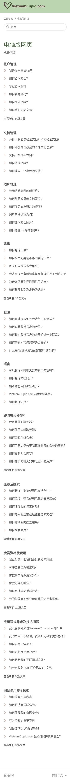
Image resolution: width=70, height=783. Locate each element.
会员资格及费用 (15, 553)
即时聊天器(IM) (14, 415)
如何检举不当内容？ (22, 697)
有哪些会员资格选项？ (23, 567)
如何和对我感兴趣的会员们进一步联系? (34, 334)
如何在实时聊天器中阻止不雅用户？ (32, 461)
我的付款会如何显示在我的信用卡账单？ (35, 598)
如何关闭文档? (18, 102)
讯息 (7, 244)
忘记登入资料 (17, 86)
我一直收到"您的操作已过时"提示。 (31, 667)
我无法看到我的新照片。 (25, 190)
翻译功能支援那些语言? (24, 386)
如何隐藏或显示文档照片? (25, 198)
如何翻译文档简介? (21, 378)
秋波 (7, 312)
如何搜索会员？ (19, 530)
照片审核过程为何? (21, 214)
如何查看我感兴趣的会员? (25, 326)
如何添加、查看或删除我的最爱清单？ (33, 498)
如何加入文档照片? (21, 222)
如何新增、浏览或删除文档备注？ (30, 490)
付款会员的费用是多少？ (25, 575)
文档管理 (10, 133)
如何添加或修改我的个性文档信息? (31, 147)
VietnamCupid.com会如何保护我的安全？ (35, 736)
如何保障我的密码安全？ (25, 712)
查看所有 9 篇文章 (14, 118)
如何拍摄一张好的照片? (24, 230)
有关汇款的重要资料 (22, 720)
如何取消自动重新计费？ (25, 591)
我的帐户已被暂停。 (22, 70)
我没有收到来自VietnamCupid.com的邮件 (35, 628)
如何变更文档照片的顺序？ (26, 206)
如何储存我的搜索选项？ (25, 506)
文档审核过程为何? (21, 155)
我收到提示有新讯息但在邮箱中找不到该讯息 (37, 273)
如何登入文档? (18, 78)
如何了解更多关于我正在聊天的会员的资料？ (37, 445)
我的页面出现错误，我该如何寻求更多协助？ (37, 636)
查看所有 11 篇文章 (15, 607)
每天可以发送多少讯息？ (25, 266)
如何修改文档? (18, 163)
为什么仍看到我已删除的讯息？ (29, 281)
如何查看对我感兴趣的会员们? (28, 342)
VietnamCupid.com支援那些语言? (30, 394)
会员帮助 (8, 18)
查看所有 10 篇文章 (15, 298)
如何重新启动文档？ (22, 110)
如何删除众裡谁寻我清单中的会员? (31, 318)
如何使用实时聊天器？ (23, 429)
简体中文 (58, 775)
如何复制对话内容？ (22, 453)
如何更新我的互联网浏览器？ (27, 659)
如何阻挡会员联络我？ (23, 704)
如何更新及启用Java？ (23, 652)
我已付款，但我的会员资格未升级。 (32, 559)
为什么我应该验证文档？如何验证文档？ (35, 139)
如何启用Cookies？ (21, 644)
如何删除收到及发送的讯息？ (27, 289)
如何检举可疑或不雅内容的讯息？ (30, 258)
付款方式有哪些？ (20, 583)
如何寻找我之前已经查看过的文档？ (32, 514)
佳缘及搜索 (12, 484)
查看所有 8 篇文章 (14, 469)
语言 (7, 364)
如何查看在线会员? (21, 437)
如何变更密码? (18, 94)
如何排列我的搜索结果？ (25, 522)
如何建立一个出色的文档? (25, 171)
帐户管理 (10, 64)
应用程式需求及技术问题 (21, 622)
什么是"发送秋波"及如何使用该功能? (32, 350)
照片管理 (10, 184)
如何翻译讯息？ (19, 250)
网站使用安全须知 (16, 690)
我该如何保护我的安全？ (25, 728)
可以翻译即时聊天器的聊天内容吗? (31, 370)
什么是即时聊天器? (21, 421)
